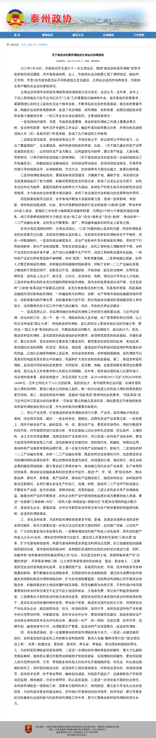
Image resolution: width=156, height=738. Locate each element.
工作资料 (138, 35)
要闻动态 (47, 35)
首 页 (17, 35)
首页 (23, 45)
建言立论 (78, 35)
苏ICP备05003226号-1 (77, 735)
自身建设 (108, 35)
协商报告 (43, 45)
